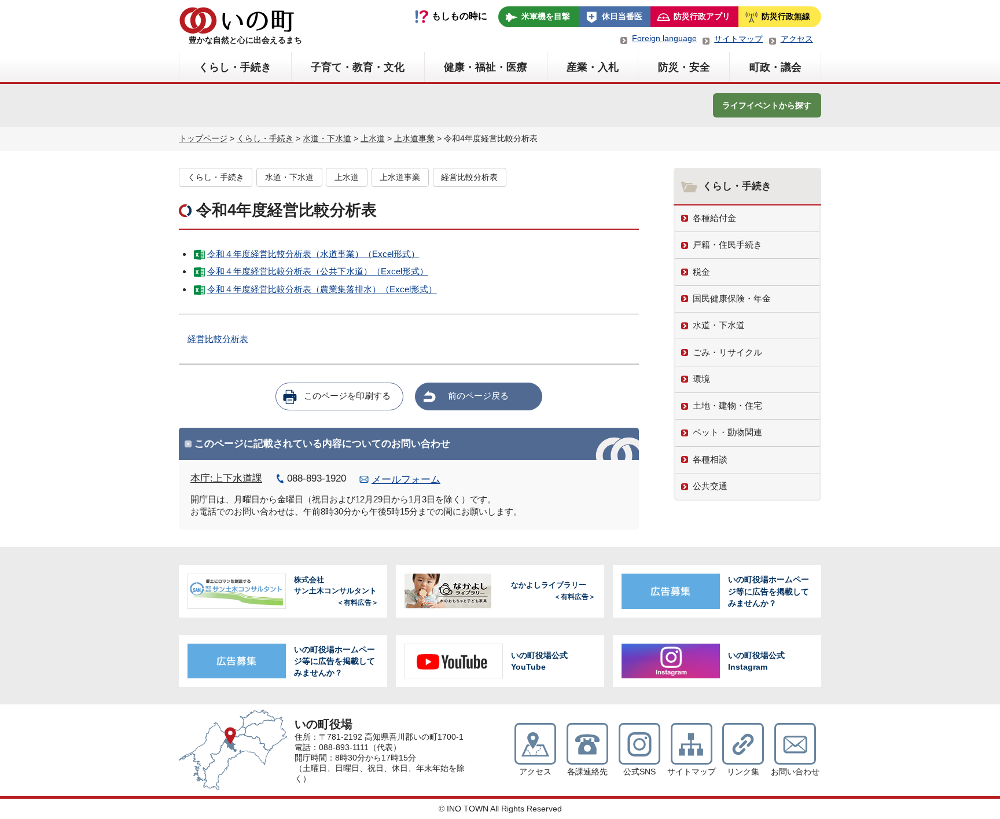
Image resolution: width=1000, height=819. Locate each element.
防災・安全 (684, 67)
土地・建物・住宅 (727, 405)
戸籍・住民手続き (727, 244)
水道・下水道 (327, 138)
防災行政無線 (786, 16)
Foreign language (664, 38)
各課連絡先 (587, 771)
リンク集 (743, 771)
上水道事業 (414, 138)
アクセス (797, 38)
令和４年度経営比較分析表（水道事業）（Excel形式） (313, 254)
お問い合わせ (795, 771)
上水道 (373, 138)
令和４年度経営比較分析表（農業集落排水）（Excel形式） (322, 289)
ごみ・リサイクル (727, 352)
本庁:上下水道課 (226, 478)
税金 (701, 272)
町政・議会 (775, 67)
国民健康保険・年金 (732, 298)
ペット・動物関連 (727, 432)
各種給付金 (714, 218)
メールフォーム (406, 479)
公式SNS (639, 771)
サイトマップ (738, 38)
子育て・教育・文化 (358, 67)
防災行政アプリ (702, 16)
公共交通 (710, 486)
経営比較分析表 (469, 177)
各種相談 (710, 459)
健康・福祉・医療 (485, 67)
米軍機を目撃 (545, 16)
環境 (701, 379)
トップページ (203, 138)
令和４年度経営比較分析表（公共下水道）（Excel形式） (317, 271)
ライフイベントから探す (766, 105)
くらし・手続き (234, 67)
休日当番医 (622, 16)
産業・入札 (593, 67)
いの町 (237, 20)
